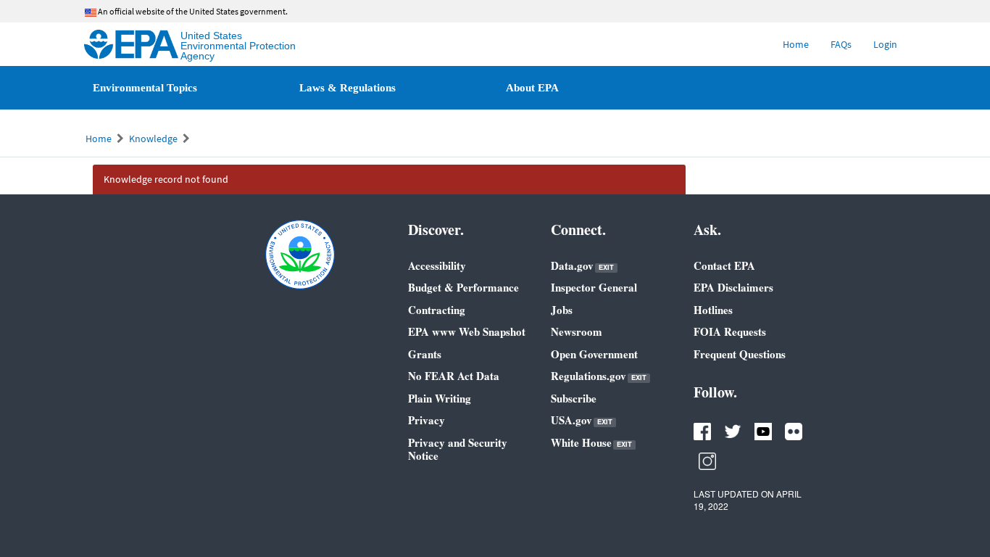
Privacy (426, 419)
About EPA (532, 88)
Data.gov (582, 266)
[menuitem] (796, 44)
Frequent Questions (740, 353)
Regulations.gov (598, 376)
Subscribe (573, 398)
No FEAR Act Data (453, 375)
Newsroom (576, 331)
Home (99, 138)
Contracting (436, 309)
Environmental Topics (145, 88)
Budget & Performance (463, 287)
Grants (424, 353)
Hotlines (713, 309)
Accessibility (437, 265)
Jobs (562, 309)
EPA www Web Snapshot (466, 331)
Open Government (594, 353)
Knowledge (153, 138)
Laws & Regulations (347, 88)
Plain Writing (439, 398)
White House (591, 443)
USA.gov (581, 420)
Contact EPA (724, 265)
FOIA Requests (730, 331)
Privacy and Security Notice (457, 449)
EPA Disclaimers (733, 287)
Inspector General (594, 287)
